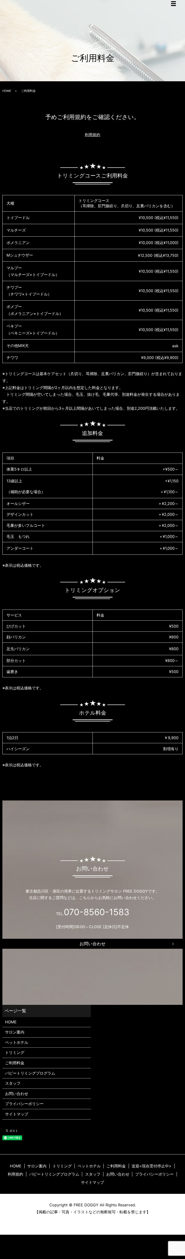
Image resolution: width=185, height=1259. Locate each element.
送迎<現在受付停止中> (152, 1166)
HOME (6, 91)
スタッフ (12, 1083)
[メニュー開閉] (173, 3)
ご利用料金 (14, 1062)
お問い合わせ (92, 943)
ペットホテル (16, 1042)
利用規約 (92, 134)
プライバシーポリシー (24, 1103)
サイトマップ (16, 1114)
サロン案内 (14, 1032)
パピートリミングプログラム (30, 1073)
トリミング (14, 1052)
